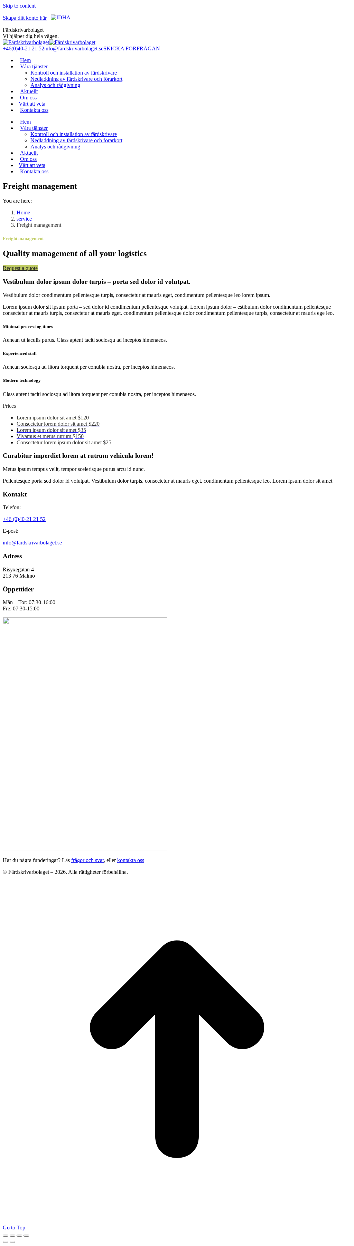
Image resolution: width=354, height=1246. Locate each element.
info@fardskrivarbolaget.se (73, 48)
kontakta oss (130, 860)
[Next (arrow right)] (12, 1242)
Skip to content (19, 6)
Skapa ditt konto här (25, 18)
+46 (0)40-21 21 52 (24, 519)
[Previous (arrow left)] (5, 1242)
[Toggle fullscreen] (19, 1236)
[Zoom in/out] (26, 1236)
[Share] (12, 1236)
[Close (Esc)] (5, 1236)
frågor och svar (87, 860)
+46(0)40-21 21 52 (23, 48)
